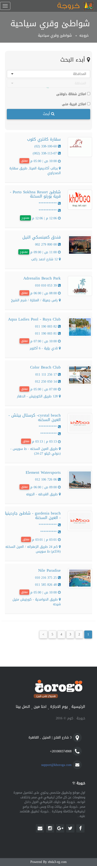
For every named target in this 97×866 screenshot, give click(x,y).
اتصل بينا (23, 706)
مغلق (24, 160)
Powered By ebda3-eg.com (48, 862)
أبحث (47, 114)
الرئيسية (78, 706)
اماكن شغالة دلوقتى (71, 94)
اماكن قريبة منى (74, 104)
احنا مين (40, 706)
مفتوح (25, 217)
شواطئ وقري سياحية (55, 35)
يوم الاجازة (59, 706)
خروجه (84, 35)
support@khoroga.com (56, 765)
